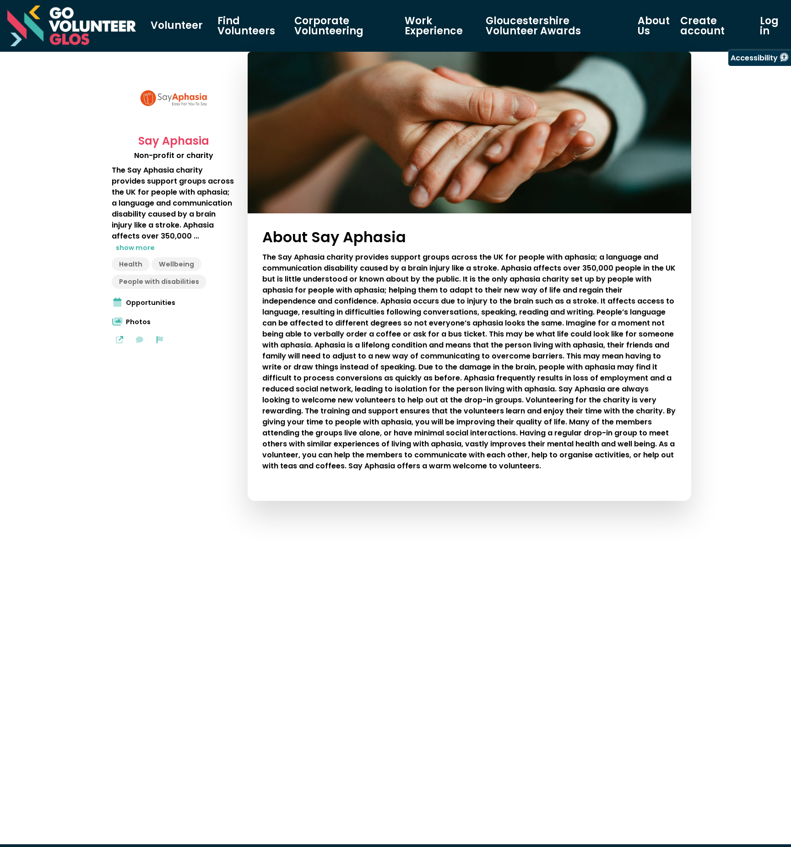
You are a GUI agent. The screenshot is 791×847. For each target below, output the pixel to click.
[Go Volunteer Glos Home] (71, 25)
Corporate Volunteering (328, 26)
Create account (702, 26)
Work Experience (434, 26)
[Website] (119, 339)
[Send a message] (139, 339)
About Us (654, 26)
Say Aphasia (173, 141)
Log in (769, 26)
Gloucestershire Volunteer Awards (533, 26)
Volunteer (177, 26)
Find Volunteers (246, 26)
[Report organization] (160, 339)
